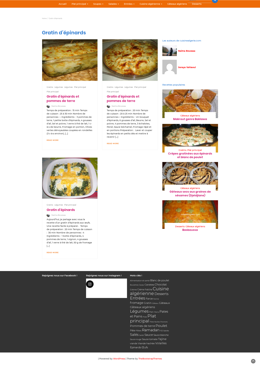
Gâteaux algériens (177, 4)
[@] (106, 284)
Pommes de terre (142, 326)
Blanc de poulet (159, 280)
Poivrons (163, 322)
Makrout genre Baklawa (190, 119)
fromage (136, 303)
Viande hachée (146, 343)
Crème (133, 289)
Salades (112, 4)
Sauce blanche (161, 335)
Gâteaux (164, 302)
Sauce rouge (135, 339)
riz (161, 330)
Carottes (149, 284)
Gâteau (155, 303)
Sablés (166, 331)
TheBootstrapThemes (150, 358)
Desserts (196, 4)
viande (133, 343)
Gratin (148, 302)
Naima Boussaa (58, 106)
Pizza (145, 317)
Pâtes (138, 330)
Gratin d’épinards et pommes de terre (63, 98)
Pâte (132, 330)
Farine (156, 299)
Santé (141, 335)
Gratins (50, 87)
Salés (134, 334)
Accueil (63, 4)
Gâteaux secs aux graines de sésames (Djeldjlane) (190, 193)
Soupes (97, 4)
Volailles (161, 343)
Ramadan (150, 330)
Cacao (141, 285)
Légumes (58, 87)
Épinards (135, 347)
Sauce (148, 335)
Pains (156, 312)
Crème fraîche (144, 289)
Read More (53, 140)
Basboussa (190, 230)
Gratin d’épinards (61, 210)
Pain (151, 312)
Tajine (162, 339)
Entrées (128, 4)
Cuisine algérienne (150, 4)
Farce (149, 298)
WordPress (119, 358)
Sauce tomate (150, 339)
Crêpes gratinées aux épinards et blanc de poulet (190, 155)
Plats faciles (155, 322)
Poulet (161, 325)
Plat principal (79, 4)
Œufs (145, 347)
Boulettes (134, 285)
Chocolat (161, 284)
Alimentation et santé (140, 280)
